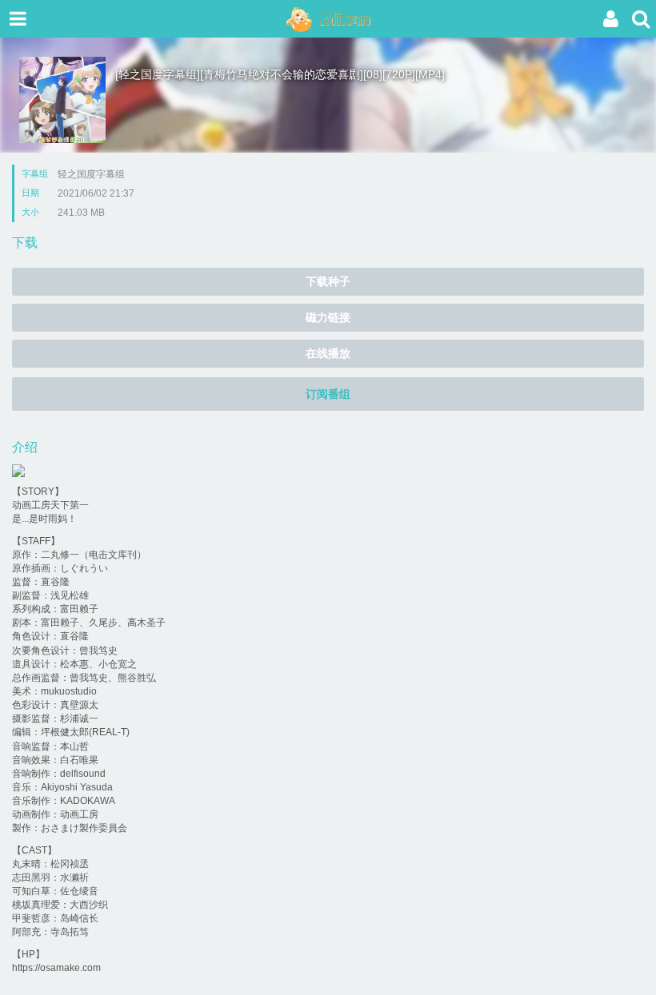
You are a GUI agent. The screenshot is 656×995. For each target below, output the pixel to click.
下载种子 (328, 281)
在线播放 (328, 353)
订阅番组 (328, 394)
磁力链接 (328, 317)
